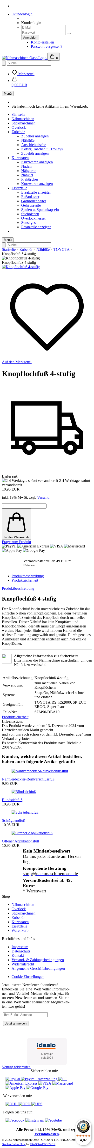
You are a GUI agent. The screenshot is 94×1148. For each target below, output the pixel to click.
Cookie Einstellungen (28, 977)
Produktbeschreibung (28, 576)
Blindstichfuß (12, 800)
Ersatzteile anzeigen (36, 192)
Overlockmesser (33, 218)
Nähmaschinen (23, 119)
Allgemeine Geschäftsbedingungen (38, 968)
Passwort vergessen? (46, 46)
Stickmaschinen (23, 123)
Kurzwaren (20, 158)
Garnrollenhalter (33, 201)
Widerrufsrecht (23, 964)
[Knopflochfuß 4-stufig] (21, 267)
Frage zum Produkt (16, 542)
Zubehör (18, 132)
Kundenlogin (22, 14)
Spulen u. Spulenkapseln (40, 210)
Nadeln (26, 166)
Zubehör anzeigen (35, 136)
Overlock (19, 127)
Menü (8, 93)
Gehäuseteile (31, 205)
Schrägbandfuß (13, 820)
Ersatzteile (19, 188)
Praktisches (29, 179)
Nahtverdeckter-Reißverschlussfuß (28, 779)
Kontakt (18, 955)
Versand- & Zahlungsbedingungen (38, 960)
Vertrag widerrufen (16, 1067)
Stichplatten (30, 214)
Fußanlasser (30, 197)
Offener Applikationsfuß (20, 841)
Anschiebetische (33, 145)
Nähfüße (27, 140)
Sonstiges (28, 223)
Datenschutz (21, 951)
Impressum (20, 947)
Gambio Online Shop (14, 1144)
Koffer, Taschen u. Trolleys (42, 149)
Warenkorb (20, 930)
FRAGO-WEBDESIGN (42, 1144)
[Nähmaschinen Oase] (24, 58)
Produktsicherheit (25, 580)
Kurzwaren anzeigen (37, 162)
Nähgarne (28, 171)
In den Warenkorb (16, 537)
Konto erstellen (42, 42)
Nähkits (27, 175)
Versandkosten (46, 1134)
